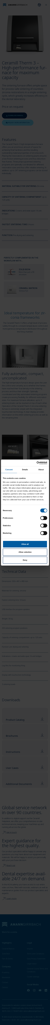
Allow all (25, 544)
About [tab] (41, 470)
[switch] (43, 518)
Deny (25, 560)
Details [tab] (25, 470)
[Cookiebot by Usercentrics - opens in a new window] (36, 463)
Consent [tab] (9, 470)
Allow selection (25, 552)
